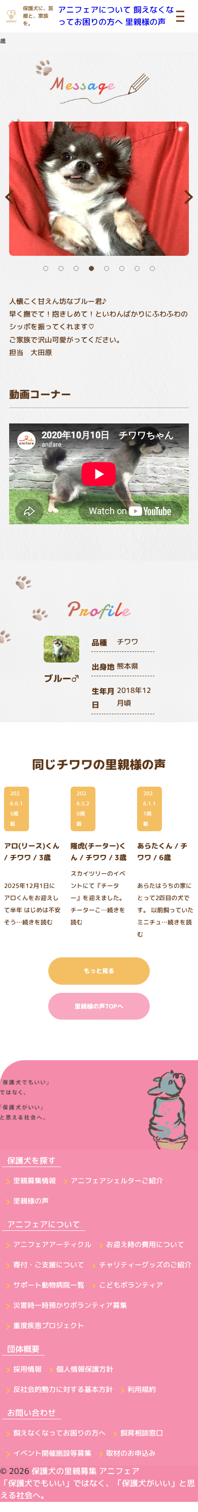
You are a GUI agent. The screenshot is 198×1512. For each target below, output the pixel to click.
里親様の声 (145, 22)
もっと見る (99, 970)
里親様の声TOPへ (99, 1006)
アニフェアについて (94, 10)
